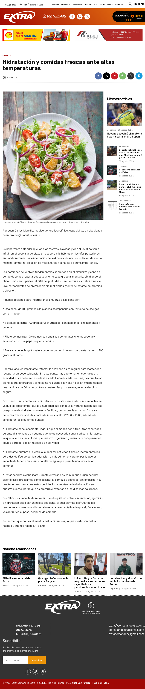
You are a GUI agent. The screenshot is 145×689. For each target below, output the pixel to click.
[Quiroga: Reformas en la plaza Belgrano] (54, 564)
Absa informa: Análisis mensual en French (129, 206)
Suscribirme (36, 660)
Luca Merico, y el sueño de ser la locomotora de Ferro (126, 581)
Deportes (111, 130)
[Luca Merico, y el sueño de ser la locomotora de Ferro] (126, 564)
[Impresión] (130, 75)
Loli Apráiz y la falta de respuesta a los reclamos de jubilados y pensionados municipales (89, 583)
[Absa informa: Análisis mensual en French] (112, 205)
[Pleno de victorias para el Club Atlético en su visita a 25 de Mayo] (112, 185)
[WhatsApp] (122, 75)
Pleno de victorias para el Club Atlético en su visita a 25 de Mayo (130, 188)
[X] (87, 16)
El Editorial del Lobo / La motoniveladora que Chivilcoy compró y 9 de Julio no (130, 154)
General (7, 56)
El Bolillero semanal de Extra (129, 170)
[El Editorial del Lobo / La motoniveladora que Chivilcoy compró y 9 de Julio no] (112, 151)
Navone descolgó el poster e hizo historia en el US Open (124, 135)
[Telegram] (139, 75)
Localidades (124, 201)
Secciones (124, 147)
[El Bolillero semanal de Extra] (112, 170)
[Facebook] (72, 16)
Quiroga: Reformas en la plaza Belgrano (53, 580)
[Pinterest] (114, 75)
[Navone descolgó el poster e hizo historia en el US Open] (124, 114)
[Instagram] (79, 16)
